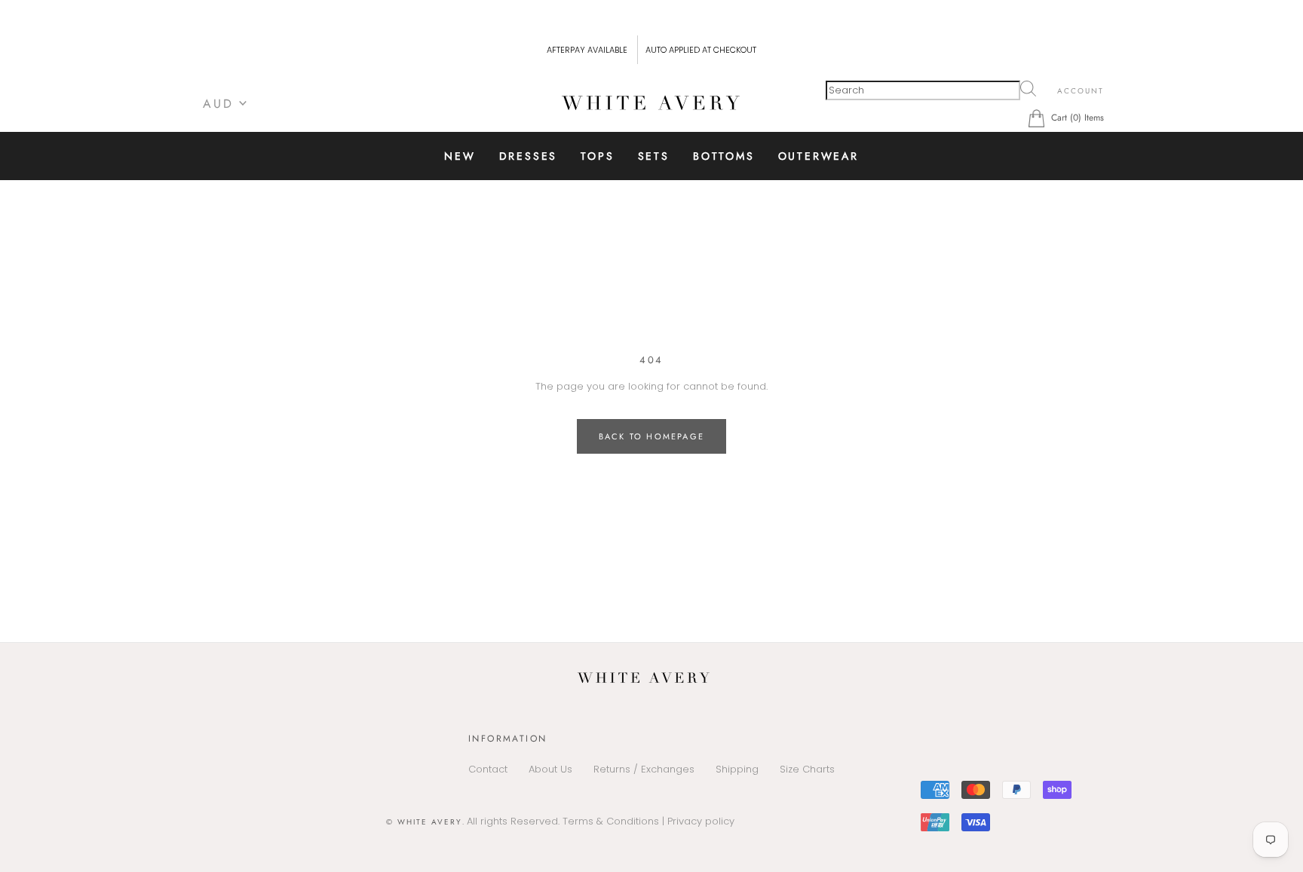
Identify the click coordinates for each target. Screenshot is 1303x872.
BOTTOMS (724, 156)
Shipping (737, 769)
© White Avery (424, 822)
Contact (487, 769)
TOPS (597, 156)
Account (1080, 90)
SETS (654, 156)
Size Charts (807, 769)
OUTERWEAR (818, 156)
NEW (459, 156)
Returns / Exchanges (643, 769)
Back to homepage (651, 436)
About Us (550, 769)
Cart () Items (1077, 117)
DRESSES (528, 156)
